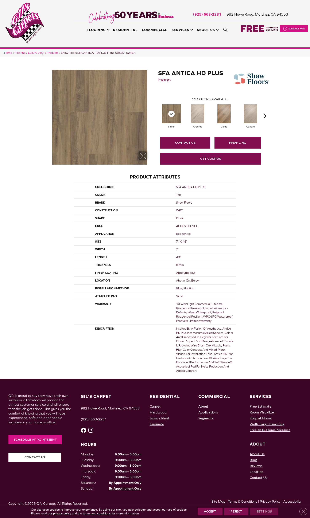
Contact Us (185, 143)
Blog (253, 460)
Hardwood (158, 412)
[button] (108, 30)
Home (8, 52)
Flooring (96, 30)
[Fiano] (171, 113)
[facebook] (83, 430)
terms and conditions (97, 513)
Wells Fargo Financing (267, 424)
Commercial (154, 30)
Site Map (218, 501)
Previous (156, 109)
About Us (206, 30)
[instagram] (90, 430)
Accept (210, 511)
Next (265, 109)
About (203, 406)
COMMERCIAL (214, 396)
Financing (237, 143)
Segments (206, 418)
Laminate (157, 424)
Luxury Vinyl (36, 52)
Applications (208, 412)
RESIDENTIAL (165, 396)
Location (256, 472)
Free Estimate (260, 406)
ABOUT (258, 444)
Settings (264, 511)
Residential (125, 30)
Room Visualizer (262, 412)
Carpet (155, 406)
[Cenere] (250, 113)
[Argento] (198, 113)
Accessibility (292, 501)
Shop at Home (261, 418)
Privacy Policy (270, 501)
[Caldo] (224, 113)
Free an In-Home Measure (270, 430)
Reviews (256, 466)
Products (52, 52)
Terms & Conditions (242, 501)
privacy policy (62, 513)
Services (180, 30)
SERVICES (261, 396)
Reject (236, 511)
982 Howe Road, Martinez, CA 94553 (257, 14)
